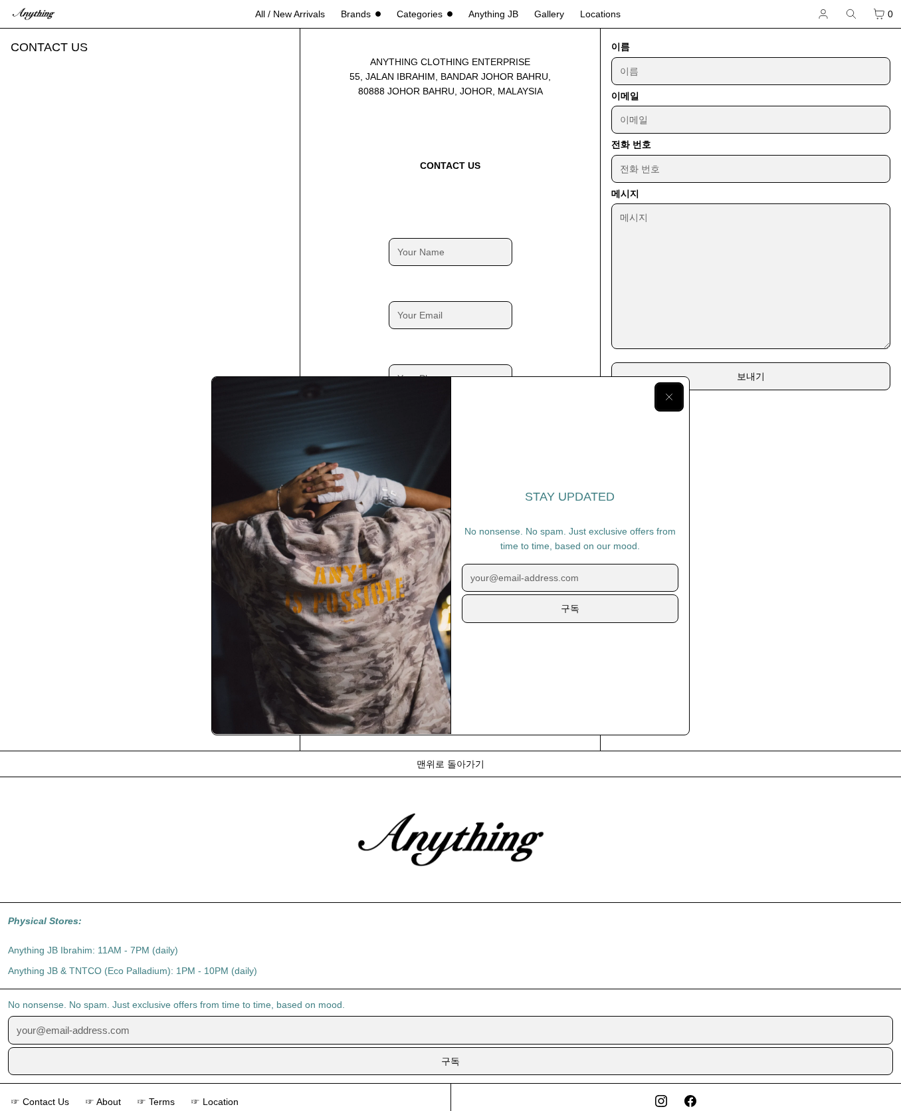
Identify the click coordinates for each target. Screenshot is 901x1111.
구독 (570, 608)
